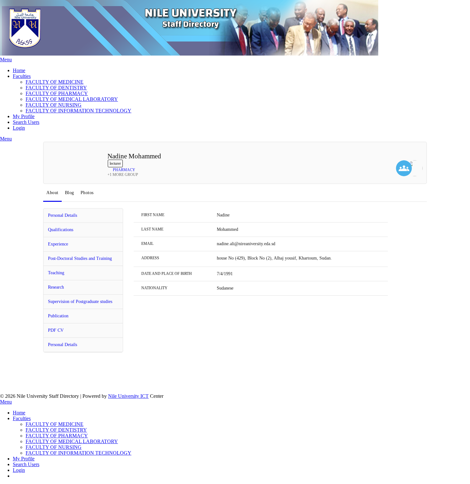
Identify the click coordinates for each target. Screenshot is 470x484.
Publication (58, 316)
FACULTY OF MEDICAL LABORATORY (72, 99)
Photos (87, 192)
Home (19, 70)
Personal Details (62, 215)
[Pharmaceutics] (404, 169)
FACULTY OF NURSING (54, 105)
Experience (58, 244)
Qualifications (60, 229)
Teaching (56, 272)
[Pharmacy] (415, 169)
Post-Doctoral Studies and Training (80, 258)
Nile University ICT (128, 396)
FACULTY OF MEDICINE (54, 82)
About (52, 192)
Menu (6, 59)
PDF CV (56, 330)
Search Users (26, 122)
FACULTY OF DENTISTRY (56, 87)
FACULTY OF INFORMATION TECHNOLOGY (78, 110)
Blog (69, 192)
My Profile (24, 116)
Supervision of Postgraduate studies (80, 301)
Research (56, 287)
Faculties (22, 76)
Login (19, 128)
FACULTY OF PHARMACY (57, 93)
